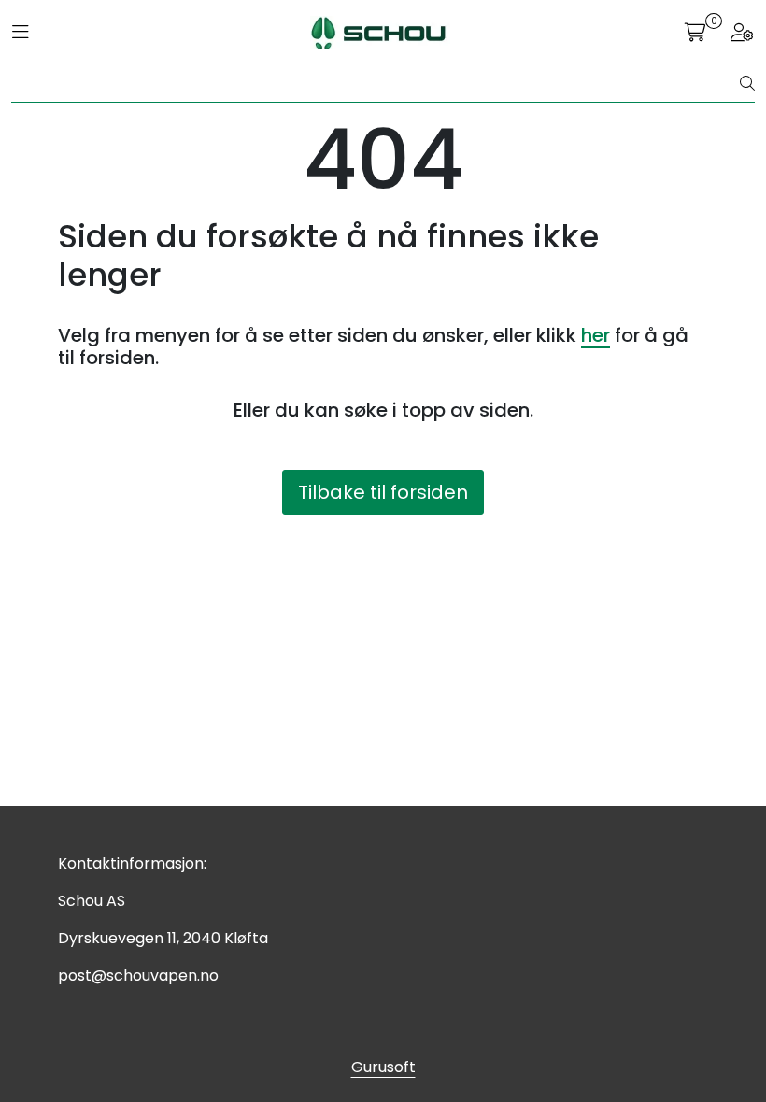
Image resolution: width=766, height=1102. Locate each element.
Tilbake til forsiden (383, 492)
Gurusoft (383, 1067)
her (595, 335)
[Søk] (747, 84)
